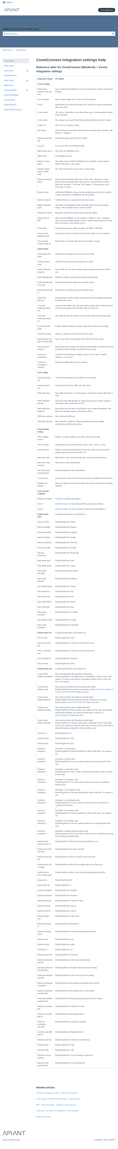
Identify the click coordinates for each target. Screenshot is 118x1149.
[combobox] (57, 34)
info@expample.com (62, 715)
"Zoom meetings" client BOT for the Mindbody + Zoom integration (58, 1099)
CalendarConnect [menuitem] (10, 75)
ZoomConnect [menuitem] (9, 60)
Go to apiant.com (106, 10)
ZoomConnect (21, 50)
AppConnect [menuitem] (8, 70)
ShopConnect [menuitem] (9, 65)
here (84, 514)
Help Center (7, 50)
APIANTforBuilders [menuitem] (11, 95)
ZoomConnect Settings (43, 1117)
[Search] (113, 34)
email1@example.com (63, 503)
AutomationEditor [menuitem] (10, 90)
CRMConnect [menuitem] (9, 80)
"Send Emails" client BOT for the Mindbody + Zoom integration (57, 1111)
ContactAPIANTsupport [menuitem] (13, 109)
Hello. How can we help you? (21, 28)
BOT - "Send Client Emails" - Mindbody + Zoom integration (56, 1105)
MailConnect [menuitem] (8, 85)
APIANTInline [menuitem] (9, 100)
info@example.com (106, 689)
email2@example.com (63, 509)
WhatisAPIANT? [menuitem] (10, 104)
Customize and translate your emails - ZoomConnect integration (57, 1093)
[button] (27, 70)
